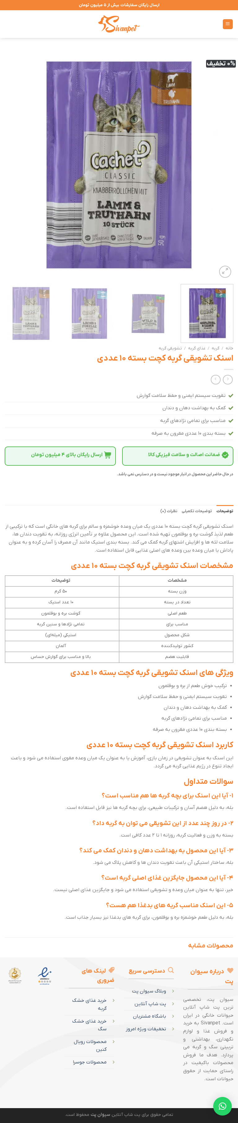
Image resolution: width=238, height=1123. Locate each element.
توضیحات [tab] (224, 511)
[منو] (228, 24)
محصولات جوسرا (90, 1062)
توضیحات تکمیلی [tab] (197, 511)
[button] (222, 1106)
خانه (229, 348)
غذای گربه (196, 348)
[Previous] (221, 165)
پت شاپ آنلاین (150, 1004)
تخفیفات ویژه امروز (146, 1029)
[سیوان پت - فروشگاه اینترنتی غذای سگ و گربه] (119, 24)
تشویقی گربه (170, 348)
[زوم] (225, 272)
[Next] (12, 165)
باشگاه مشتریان (149, 1016)
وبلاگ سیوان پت (149, 991)
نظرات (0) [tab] (168, 511)
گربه (215, 348)
